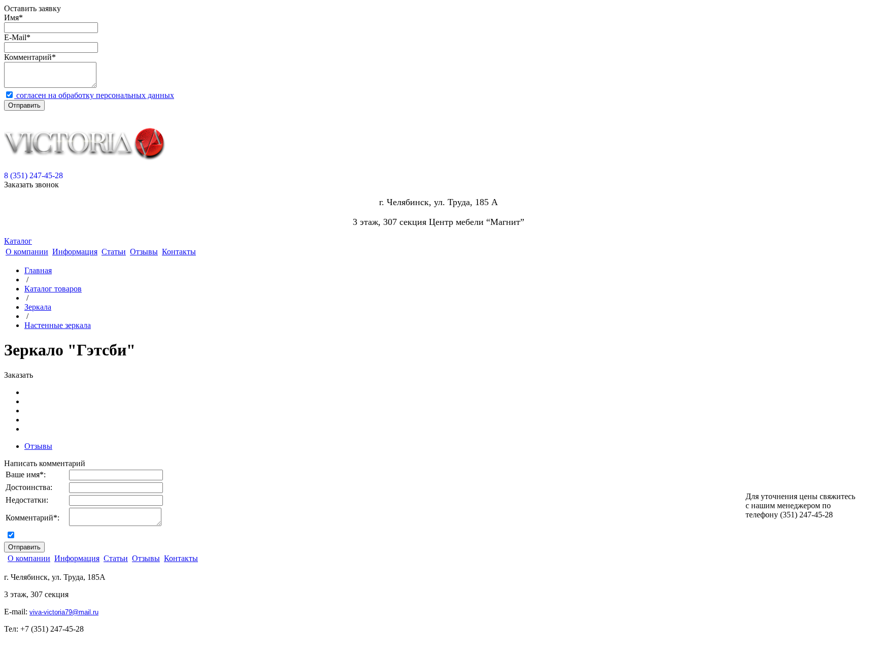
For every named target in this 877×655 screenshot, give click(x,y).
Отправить (24, 105)
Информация (74, 251)
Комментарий (28, 57)
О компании (27, 251)
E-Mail (15, 37)
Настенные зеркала (57, 325)
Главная (38, 270)
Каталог (18, 241)
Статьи (114, 251)
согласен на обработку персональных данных (94, 95)
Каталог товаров (53, 288)
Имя (11, 17)
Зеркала (37, 307)
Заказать (18, 375)
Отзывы (144, 251)
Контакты (179, 251)
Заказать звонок (31, 184)
